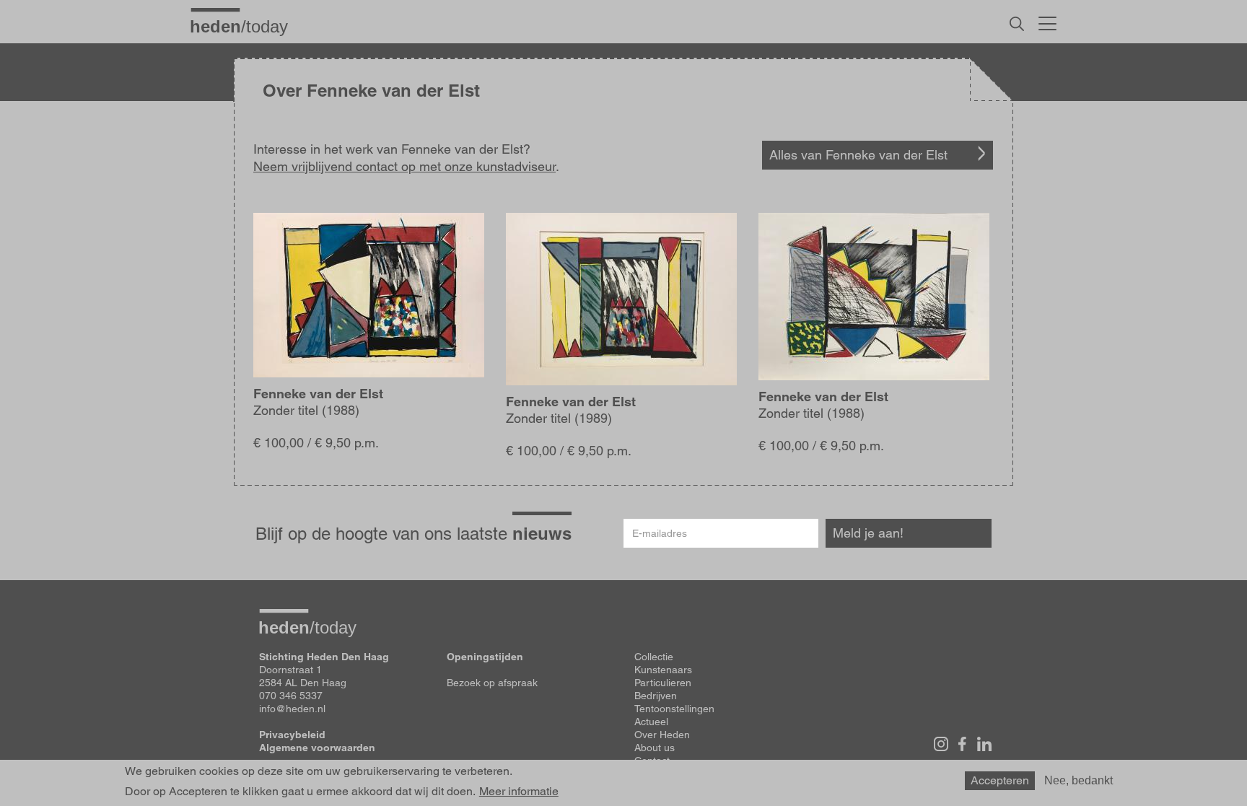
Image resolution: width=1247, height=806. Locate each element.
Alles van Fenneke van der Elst (858, 154)
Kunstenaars (663, 669)
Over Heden (662, 734)
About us (654, 747)
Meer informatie (519, 791)
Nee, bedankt (1078, 780)
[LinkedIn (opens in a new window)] (984, 744)
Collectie (653, 656)
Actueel (651, 721)
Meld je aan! (868, 532)
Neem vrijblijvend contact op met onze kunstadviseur (404, 166)
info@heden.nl (292, 708)
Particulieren (662, 682)
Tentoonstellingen (674, 708)
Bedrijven (655, 695)
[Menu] (1047, 21)
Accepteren (1000, 780)
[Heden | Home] (245, 26)
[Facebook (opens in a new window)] (962, 744)
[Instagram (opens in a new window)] (941, 744)
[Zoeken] (1017, 24)
